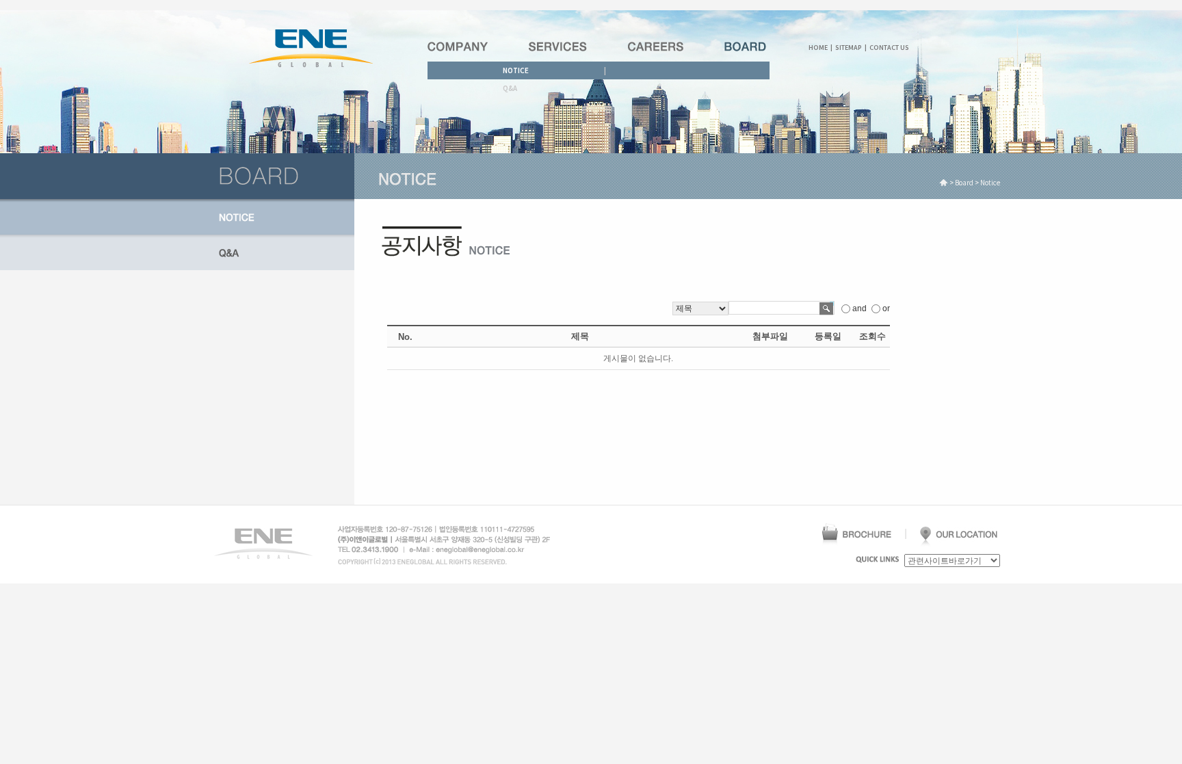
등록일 (828, 336)
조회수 (872, 336)
